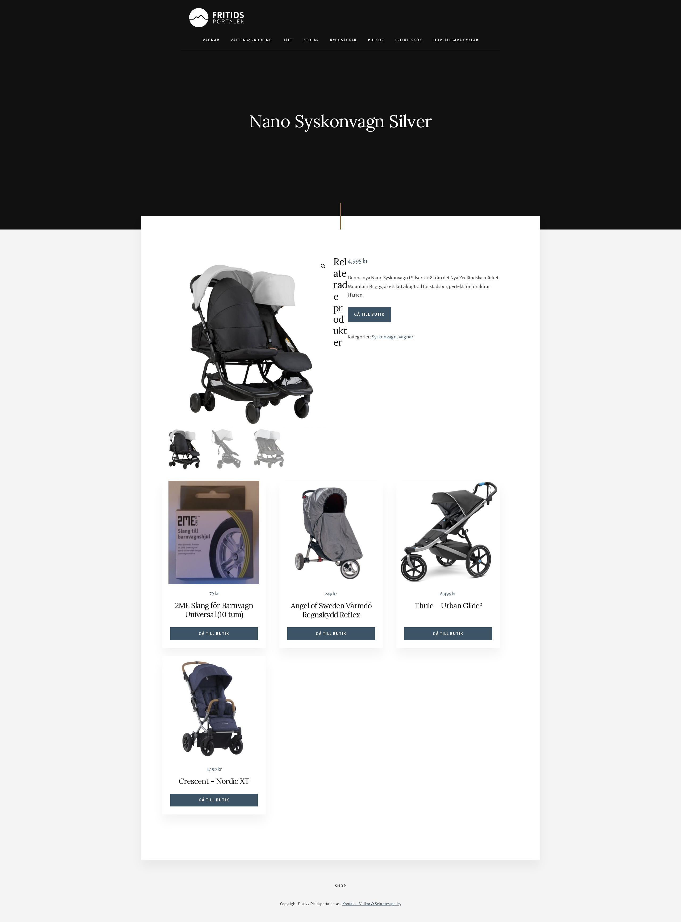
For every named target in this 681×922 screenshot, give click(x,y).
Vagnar (405, 336)
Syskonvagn (384, 336)
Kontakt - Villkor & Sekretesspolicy (371, 904)
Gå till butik (369, 314)
